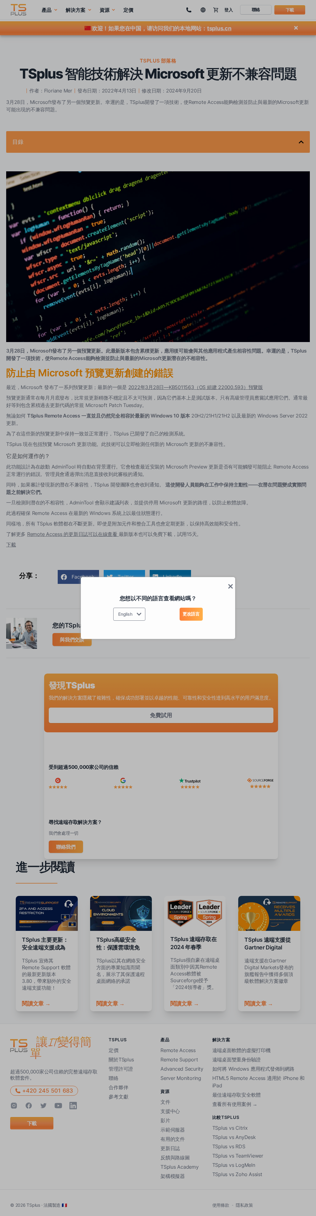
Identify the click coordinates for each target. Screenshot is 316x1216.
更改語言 (191, 613)
